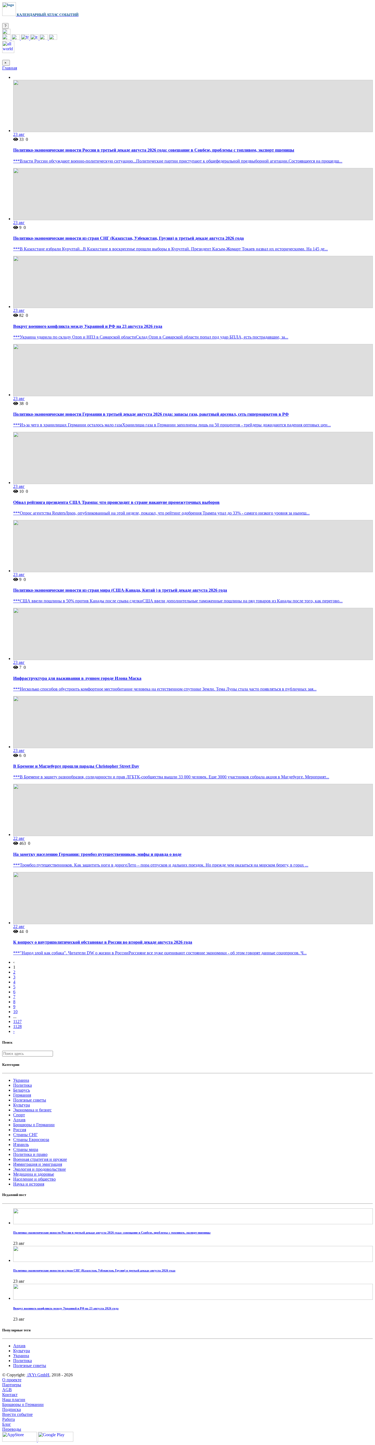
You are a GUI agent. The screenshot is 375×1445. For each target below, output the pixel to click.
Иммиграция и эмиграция (37, 1164)
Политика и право (30, 1154)
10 (15, 1011)
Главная (9, 68)
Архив (19, 1119)
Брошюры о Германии (34, 1124)
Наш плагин (13, 1399)
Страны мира (25, 1149)
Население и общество (34, 1179)
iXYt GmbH (37, 1375)
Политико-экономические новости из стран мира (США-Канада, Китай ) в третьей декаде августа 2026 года (120, 590)
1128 (17, 1026)
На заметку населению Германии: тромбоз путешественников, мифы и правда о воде (97, 854)
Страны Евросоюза (31, 1139)
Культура (21, 1105)
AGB (7, 1389)
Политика (22, 1085)
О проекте (11, 1379)
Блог (6, 1424)
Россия (19, 1129)
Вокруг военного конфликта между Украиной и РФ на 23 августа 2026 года (87, 326)
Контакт (10, 1394)
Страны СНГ (25, 1134)
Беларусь (21, 1090)
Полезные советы (29, 1100)
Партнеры (11, 1384)
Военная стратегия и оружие (40, 1159)
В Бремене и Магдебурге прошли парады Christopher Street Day (76, 766)
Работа (8, 1419)
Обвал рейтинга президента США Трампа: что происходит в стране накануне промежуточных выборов (116, 502)
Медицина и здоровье (33, 1174)
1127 (17, 1021)
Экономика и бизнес (32, 1110)
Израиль (21, 1144)
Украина (21, 1080)
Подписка (11, 1409)
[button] (6, 32)
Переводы (11, 1429)
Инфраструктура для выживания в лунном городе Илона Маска (77, 678)
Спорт (19, 1115)
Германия (22, 1095)
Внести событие (17, 1414)
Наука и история (28, 1184)
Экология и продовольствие (39, 1169)
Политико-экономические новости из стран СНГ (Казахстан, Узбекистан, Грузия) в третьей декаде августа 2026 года (128, 238)
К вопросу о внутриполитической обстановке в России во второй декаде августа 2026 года (102, 942)
